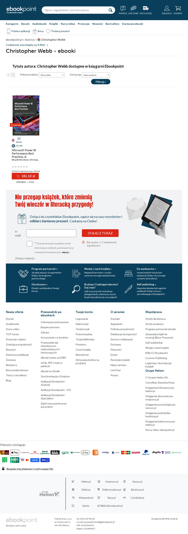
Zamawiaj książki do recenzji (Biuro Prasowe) (159, 336)
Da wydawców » (146, 268)
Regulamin (116, 323)
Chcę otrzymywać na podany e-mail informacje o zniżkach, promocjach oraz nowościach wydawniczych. (54, 247)
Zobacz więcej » (25, 258)
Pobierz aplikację (20, 31)
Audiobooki (39, 23)
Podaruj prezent (60, 31)
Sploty (85, 505)
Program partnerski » (44, 268)
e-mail (18, 233)
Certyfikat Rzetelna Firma (159, 382)
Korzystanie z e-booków (54, 337)
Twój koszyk (83, 329)
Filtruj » (101, 81)
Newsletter (82, 354)
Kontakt (115, 318)
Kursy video (68, 23)
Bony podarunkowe (17, 370)
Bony (41, 31)
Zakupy (45, 332)
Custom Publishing (156, 358)
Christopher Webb (38, 159)
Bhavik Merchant (20, 159)
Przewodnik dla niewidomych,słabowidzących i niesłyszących (50, 347)
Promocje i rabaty (16, 339)
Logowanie (82, 318)
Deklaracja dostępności (124, 334)
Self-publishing (153, 342)
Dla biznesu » (39, 284)
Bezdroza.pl (137, 489)
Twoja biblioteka (85, 339)
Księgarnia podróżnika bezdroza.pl (157, 414)
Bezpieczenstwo (50, 327)
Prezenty (81, 344)
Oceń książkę (83, 349)
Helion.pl (86, 481)
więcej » (66, 252)
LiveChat (116, 370)
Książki (53, 23)
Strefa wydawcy (154, 323)
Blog (8, 380)
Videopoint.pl (86, 497)
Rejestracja (82, 323)
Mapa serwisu (118, 365)
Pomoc (114, 375)
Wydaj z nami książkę (157, 347)
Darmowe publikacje (17, 354)
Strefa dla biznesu (155, 318)
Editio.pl (86, 489)
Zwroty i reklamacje (122, 339)
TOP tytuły (12, 334)
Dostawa (116, 344)
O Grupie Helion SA (156, 377)
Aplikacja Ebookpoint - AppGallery (53, 396)
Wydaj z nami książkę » (98, 268)
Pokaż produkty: (29, 74)
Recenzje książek (120, 359)
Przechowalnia (84, 334)
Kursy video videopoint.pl (159, 429)
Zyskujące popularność (19, 344)
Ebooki (25, 23)
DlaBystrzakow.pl (111, 489)
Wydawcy (11, 365)
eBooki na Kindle (50, 371)
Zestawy (11, 359)
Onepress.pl (111, 481)
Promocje (84, 23)
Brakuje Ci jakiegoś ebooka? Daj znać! (101, 286)
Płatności (116, 349)
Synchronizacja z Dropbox (55, 376)
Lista (8, 75)
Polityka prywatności (122, 329)
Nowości (97, 23)
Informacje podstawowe (55, 322)
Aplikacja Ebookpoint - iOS (56, 389)
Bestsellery (112, 23)
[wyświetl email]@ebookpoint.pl (99, 522)
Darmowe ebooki (132, 23)
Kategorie (12, 23)
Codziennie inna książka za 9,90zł (25, 45)
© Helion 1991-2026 (16, 525)
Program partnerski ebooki (160, 329)
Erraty (114, 354)
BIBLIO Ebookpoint (156, 352)
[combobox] (52, 75)
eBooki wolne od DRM (53, 357)
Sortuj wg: (76, 74)
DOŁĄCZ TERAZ (100, 233)
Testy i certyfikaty (16, 375)
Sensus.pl (137, 481)
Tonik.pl (174, 518)
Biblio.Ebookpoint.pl (112, 505)
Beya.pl (112, 497)
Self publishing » (146, 284)
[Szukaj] (110, 10)
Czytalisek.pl (137, 497)
